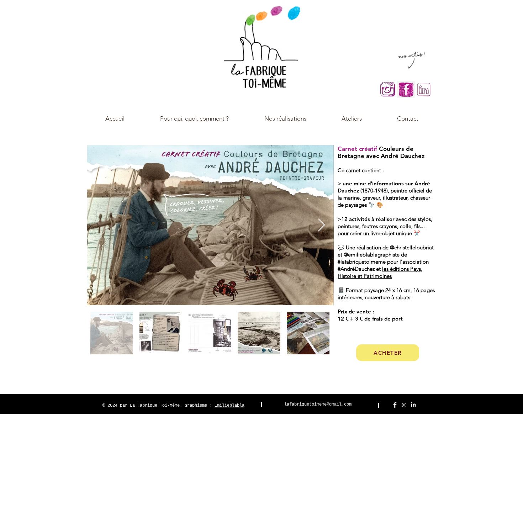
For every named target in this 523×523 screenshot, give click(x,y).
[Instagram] (404, 405)
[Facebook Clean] (395, 405)
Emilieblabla (229, 405)
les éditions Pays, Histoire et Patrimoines (380, 272)
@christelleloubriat (412, 247)
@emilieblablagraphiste (372, 254)
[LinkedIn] (413, 405)
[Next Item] (321, 225)
